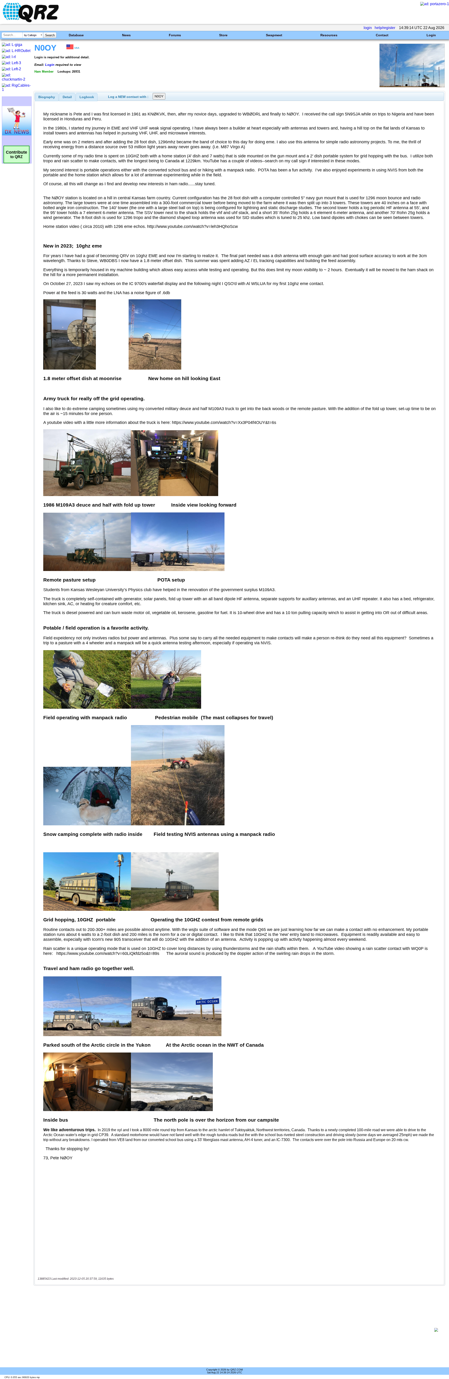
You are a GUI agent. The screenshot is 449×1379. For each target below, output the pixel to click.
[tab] (46, 97)
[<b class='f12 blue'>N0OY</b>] (412, 86)
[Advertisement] (234, 1330)
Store (223, 35)
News (126, 35)
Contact (382, 35)
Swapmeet (274, 35)
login (368, 28)
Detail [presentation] (67, 97)
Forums (175, 35)
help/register (385, 28)
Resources (328, 35)
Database (76, 35)
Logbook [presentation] (87, 97)
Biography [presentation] (46, 97)
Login (431, 35)
